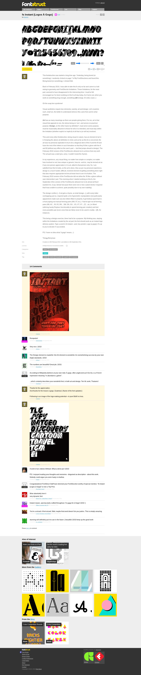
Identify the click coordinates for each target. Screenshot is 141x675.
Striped (45, 253)
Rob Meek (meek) (40, 489)
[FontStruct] (36, 5)
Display (45, 249)
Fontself (97, 662)
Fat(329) (52, 257)
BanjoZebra (39, 366)
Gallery (39, 9)
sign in (28, 528)
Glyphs (86, 662)
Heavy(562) (59, 257)
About (23, 663)
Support (94, 9)
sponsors (98, 650)
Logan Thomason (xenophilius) (43, 513)
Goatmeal (38, 383)
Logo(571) (66, 257)
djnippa (38, 349)
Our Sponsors (26, 665)
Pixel (73, 63)
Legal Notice (25, 660)
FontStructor (55, 9)
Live (66, 9)
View (98, 63)
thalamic (26, 17)
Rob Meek (39, 669)
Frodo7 (37, 479)
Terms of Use (25, 654)
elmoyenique (39, 340)
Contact (24, 667)
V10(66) (45, 257)
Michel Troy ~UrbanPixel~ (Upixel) (44, 498)
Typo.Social (25, 652)
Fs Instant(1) (74, 257)
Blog (80, 9)
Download (28, 69)
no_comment (39, 522)
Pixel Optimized (53, 249)
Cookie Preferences (27, 658)
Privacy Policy (26, 656)
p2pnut (37, 360)
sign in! (103, 3)
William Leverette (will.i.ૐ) (42, 505)
